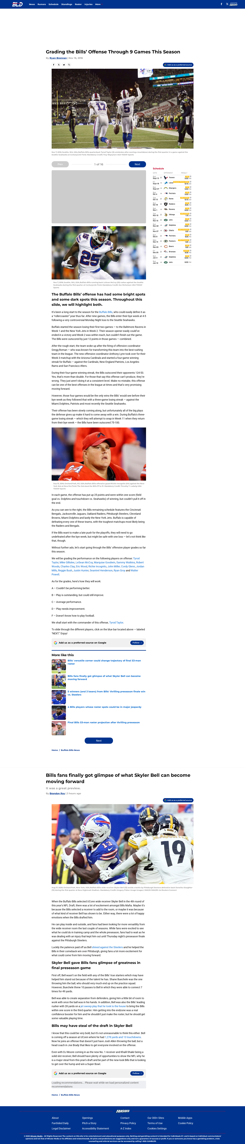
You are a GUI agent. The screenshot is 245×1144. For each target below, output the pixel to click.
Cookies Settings (157, 1128)
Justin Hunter (81, 570)
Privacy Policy (128, 1123)
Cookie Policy (185, 1123)
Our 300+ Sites (155, 1117)
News (32, 4)
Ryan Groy (119, 570)
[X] (227, 4)
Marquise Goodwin (104, 562)
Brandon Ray (57, 793)
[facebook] (221, 4)
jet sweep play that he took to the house (103, 1006)
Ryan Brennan (58, 58)
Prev (60, 164)
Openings (87, 1117)
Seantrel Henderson (101, 570)
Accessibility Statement (95, 1128)
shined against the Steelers (107, 947)
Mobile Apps (185, 1117)
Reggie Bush (65, 570)
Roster (78, 4)
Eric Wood (81, 566)
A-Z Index (125, 1128)
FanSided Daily (60, 1123)
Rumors (42, 4)
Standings (66, 4)
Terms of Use (155, 1123)
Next (137, 164)
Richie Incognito (97, 566)
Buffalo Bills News (70, 750)
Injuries (88, 4)
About (55, 1117)
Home (55, 750)
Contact (124, 1117)
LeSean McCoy (84, 562)
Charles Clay (68, 566)
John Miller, (114, 566)
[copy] (69, 65)
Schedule (53, 4)
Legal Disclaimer (61, 1128)
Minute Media (36, 1136)
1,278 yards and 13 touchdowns (123, 1037)
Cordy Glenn (128, 566)
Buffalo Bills (105, 312)
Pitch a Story (89, 1123)
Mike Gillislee (67, 562)
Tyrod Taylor (116, 622)
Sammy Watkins (125, 562)
